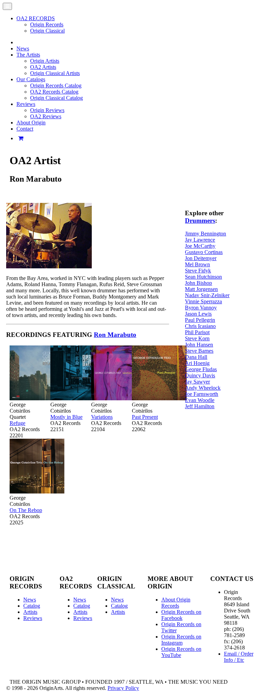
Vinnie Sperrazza (203, 301)
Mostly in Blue (66, 417)
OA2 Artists (43, 67)
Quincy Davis (200, 375)
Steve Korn (197, 338)
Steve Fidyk (198, 270)
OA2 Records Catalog (54, 92)
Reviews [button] (25, 104)
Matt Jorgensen (201, 289)
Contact (24, 129)
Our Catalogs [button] (30, 79)
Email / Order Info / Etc (238, 657)
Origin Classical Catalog (56, 98)
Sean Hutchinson (203, 277)
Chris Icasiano (200, 326)
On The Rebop (26, 510)
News (22, 48)
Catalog (31, 606)
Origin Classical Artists (55, 73)
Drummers (200, 220)
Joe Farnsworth (201, 394)
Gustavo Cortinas (204, 252)
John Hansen (199, 345)
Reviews (32, 618)
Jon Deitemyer (200, 258)
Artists (30, 612)
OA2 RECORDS (35, 18)
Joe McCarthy (200, 246)
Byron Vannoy (201, 308)
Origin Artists (44, 61)
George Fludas (201, 369)
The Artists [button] (28, 55)
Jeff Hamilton (199, 406)
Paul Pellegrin (200, 320)
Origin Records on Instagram (181, 640)
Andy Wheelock (203, 388)
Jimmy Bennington (205, 233)
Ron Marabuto (115, 334)
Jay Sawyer (197, 382)
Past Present (145, 417)
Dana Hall (196, 357)
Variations (102, 417)
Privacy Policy (123, 688)
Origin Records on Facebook (181, 615)
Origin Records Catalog (56, 85)
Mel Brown (197, 264)
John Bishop (198, 283)
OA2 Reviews (45, 116)
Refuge (17, 423)
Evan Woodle (199, 400)
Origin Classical (47, 31)
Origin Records (46, 24)
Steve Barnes (199, 351)
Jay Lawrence (200, 240)
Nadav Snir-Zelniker (207, 295)
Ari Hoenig (197, 363)
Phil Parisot (197, 332)
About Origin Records (175, 603)
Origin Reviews (47, 110)
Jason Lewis (198, 314)
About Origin (31, 122)
